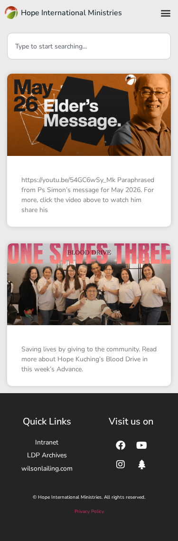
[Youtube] (141, 445)
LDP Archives (47, 455)
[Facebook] (120, 445)
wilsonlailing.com (47, 468)
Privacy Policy (89, 511)
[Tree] (141, 464)
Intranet (46, 442)
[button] (165, 12)
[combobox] (89, 46)
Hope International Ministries (71, 13)
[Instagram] (120, 464)
